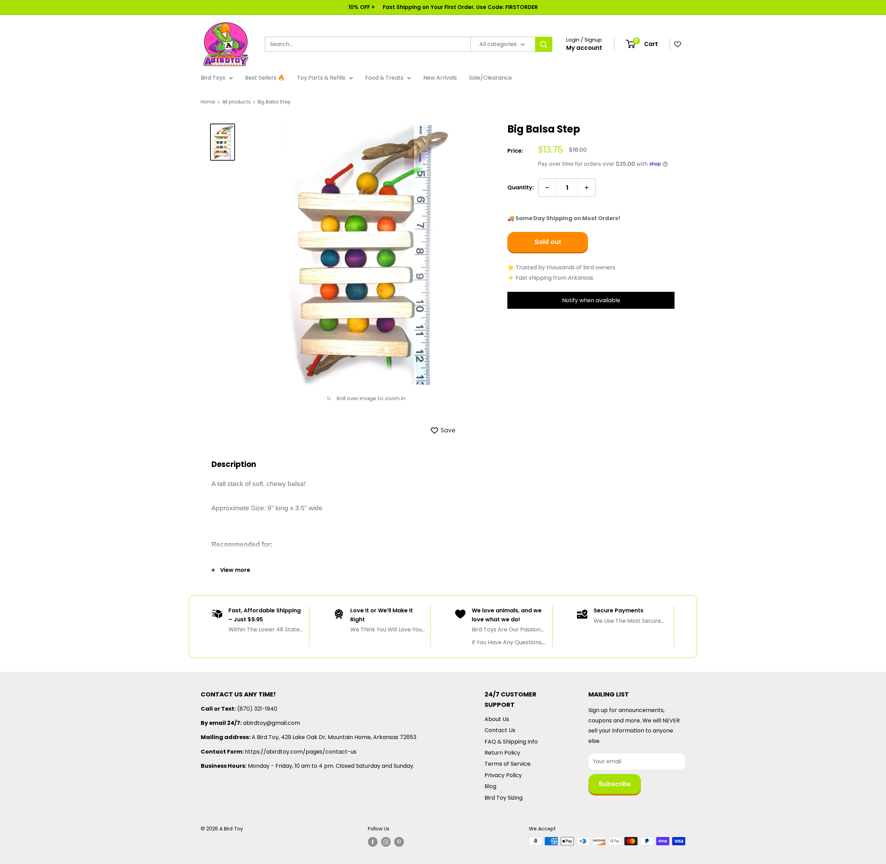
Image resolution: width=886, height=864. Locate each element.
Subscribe (614, 784)
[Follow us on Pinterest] (399, 842)
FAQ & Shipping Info (511, 742)
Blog (490, 786)
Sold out (547, 241)
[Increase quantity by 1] (586, 187)
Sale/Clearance (490, 78)
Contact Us (500, 730)
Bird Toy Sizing (504, 798)
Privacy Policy (503, 775)
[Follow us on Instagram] (386, 842)
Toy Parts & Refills (321, 78)
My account (584, 48)
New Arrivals (440, 78)
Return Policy (502, 753)
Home (208, 101)
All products (236, 101)
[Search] (543, 44)
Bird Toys (213, 78)
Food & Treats (384, 78)
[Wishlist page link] (677, 44)
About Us (497, 719)
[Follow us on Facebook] (373, 842)
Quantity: (520, 187)
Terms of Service (508, 764)
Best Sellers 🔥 (265, 78)
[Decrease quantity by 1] (547, 187)
